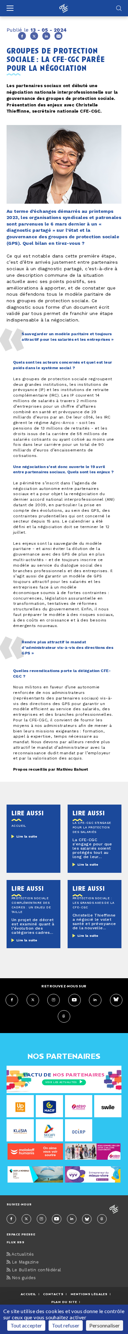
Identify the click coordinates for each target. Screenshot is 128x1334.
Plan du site (64, 1301)
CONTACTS (53, 1294)
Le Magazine (24, 1262)
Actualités (22, 1254)
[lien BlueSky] (116, 1000)
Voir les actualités (60, 1082)
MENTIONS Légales (89, 1294)
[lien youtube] (74, 1000)
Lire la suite (26, 837)
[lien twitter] (33, 1000)
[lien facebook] (12, 1000)
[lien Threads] (64, 1016)
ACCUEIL (28, 1294)
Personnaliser (104, 1325)
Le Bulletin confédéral (35, 1270)
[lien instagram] (53, 1000)
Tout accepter (26, 1325)
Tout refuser (65, 1325)
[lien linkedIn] (95, 1000)
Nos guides (23, 1278)
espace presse (21, 1234)
